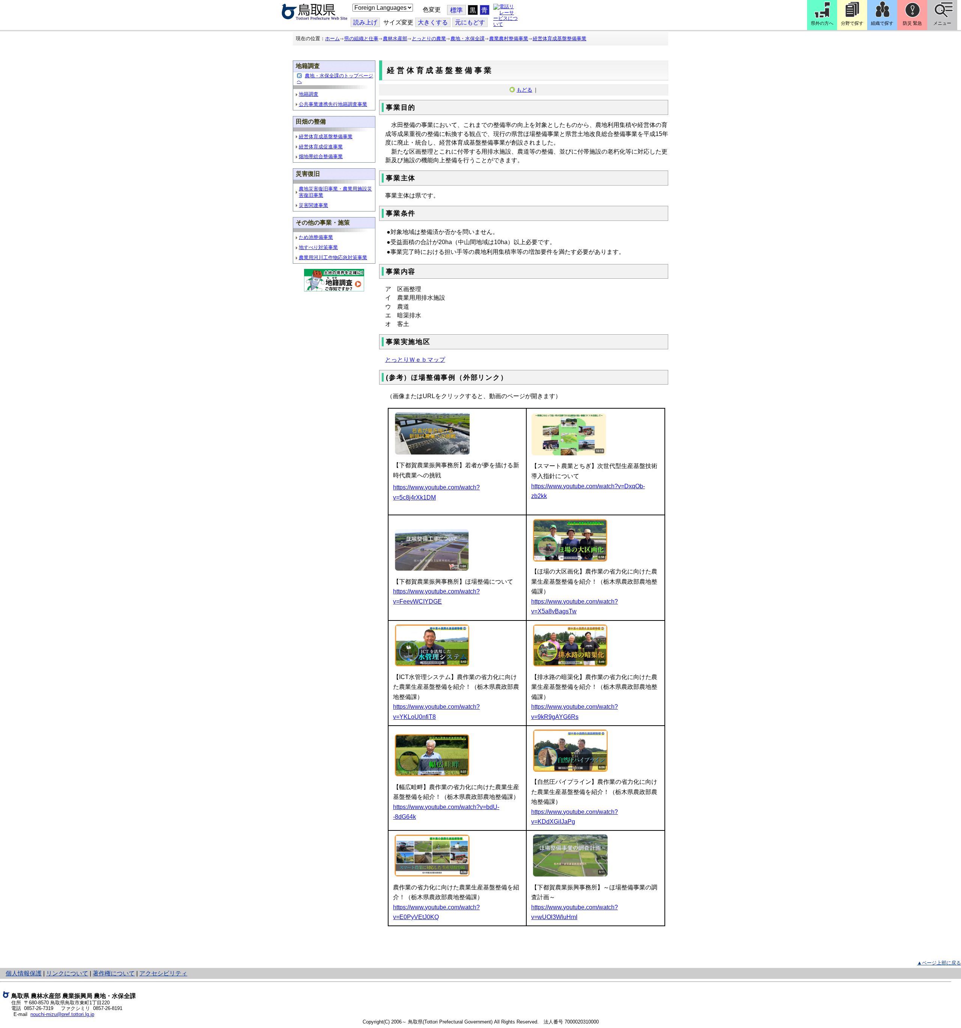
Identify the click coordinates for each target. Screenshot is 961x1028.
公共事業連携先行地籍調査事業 (333, 104)
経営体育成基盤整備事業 (559, 38)
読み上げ (365, 22)
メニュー (942, 23)
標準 (456, 10)
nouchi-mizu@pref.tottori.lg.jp (62, 1014)
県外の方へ (822, 23)
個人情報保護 (24, 973)
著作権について (114, 973)
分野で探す (852, 23)
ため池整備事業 (316, 237)
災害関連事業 (313, 205)
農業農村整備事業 (508, 38)
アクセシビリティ (163, 973)
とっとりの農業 (429, 38)
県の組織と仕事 (361, 38)
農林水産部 (395, 38)
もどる (524, 90)
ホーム (332, 38)
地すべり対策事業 (318, 247)
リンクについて (67, 973)
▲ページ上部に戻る (939, 963)
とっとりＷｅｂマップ (415, 359)
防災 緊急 (912, 23)
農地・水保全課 (467, 38)
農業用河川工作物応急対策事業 (333, 257)
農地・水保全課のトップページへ (335, 79)
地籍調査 (308, 94)
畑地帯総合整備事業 (321, 156)
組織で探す (882, 23)
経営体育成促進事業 (321, 146)
